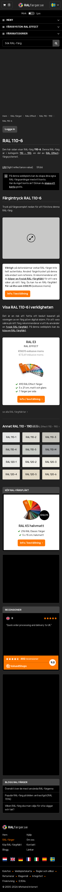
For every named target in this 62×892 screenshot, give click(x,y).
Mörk (23, 13)
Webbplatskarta (23, 871)
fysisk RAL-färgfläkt (17, 327)
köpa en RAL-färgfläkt (14, 330)
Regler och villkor (45, 871)
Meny (9, 20)
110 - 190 (25, 153)
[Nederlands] (4, 859)
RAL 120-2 (31, 462)
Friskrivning (8, 881)
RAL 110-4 (11, 449)
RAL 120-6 (51, 474)
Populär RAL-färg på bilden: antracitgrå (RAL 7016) (28, 797)
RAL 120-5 (31, 474)
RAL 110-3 (50, 437)
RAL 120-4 (11, 474)
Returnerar (8, 876)
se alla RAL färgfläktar (14, 412)
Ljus (38, 13)
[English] (12, 859)
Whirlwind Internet (28, 887)
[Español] (44, 859)
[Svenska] (55, 4)
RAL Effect (22, 26)
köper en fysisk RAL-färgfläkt (26, 278)
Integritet (37, 876)
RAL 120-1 (11, 462)
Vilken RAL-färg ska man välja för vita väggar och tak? (29, 808)
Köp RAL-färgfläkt (17, 490)
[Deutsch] (20, 859)
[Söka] (56, 43)
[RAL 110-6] (31, 238)
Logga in (10, 129)
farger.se (18, 827)
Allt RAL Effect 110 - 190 (45, 426)
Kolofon (6, 871)
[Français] (28, 859)
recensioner (29, 659)
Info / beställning (17, 293)
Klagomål (23, 876)
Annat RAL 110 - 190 (20, 426)
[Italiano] (36, 859)
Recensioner (13, 609)
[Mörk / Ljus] (31, 13)
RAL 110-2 (31, 437)
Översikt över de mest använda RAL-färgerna (29, 788)
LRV (4, 167)
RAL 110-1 (11, 437)
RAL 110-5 (31, 449)
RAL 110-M (50, 449)
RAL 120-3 (51, 462)
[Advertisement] (31, 80)
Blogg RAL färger (16, 782)
